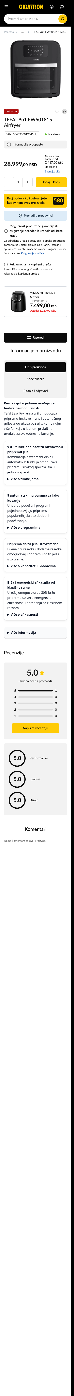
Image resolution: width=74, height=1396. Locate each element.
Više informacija (23, 632)
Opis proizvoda (35, 367)
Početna (9, 32)
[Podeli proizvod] (64, 111)
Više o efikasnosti (24, 614)
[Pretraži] (62, 18)
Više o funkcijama (25, 479)
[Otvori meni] (6, 7)
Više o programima (25, 527)
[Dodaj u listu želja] (57, 111)
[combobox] (35, 19)
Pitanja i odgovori (35, 391)
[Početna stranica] (31, 6)
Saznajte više (52, 171)
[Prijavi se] (51, 6)
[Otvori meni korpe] (62, 7)
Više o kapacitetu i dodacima (33, 566)
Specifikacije (35, 379)
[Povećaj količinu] (27, 182)
